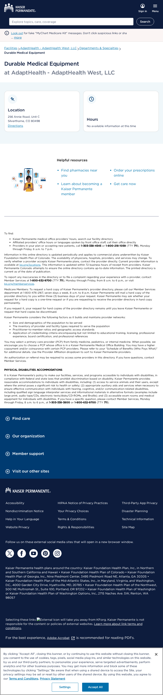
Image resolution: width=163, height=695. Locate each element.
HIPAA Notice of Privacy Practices (83, 503)
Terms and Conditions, (24, 678)
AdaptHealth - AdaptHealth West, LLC (48, 48)
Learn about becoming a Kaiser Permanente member (81, 189)
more (18, 37)
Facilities (10, 48)
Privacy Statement (52, 678)
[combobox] (71, 21)
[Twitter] (10, 553)
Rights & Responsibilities (76, 527)
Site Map (128, 527)
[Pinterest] (45, 553)
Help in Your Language (22, 519)
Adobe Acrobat (58, 638)
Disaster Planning (135, 511)
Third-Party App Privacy (139, 503)
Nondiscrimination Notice (25, 511)
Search (145, 21)
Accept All (95, 687)
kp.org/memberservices (19, 283)
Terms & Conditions (72, 519)
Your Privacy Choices (73, 511)
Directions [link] (15, 125)
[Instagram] (57, 553)
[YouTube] (33, 553)
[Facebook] (21, 553)
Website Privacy (17, 527)
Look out (17, 33)
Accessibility (15, 503)
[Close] (156, 654)
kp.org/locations (30, 264)
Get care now (125, 184)
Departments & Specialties (98, 48)
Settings (64, 687)
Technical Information (138, 519)
